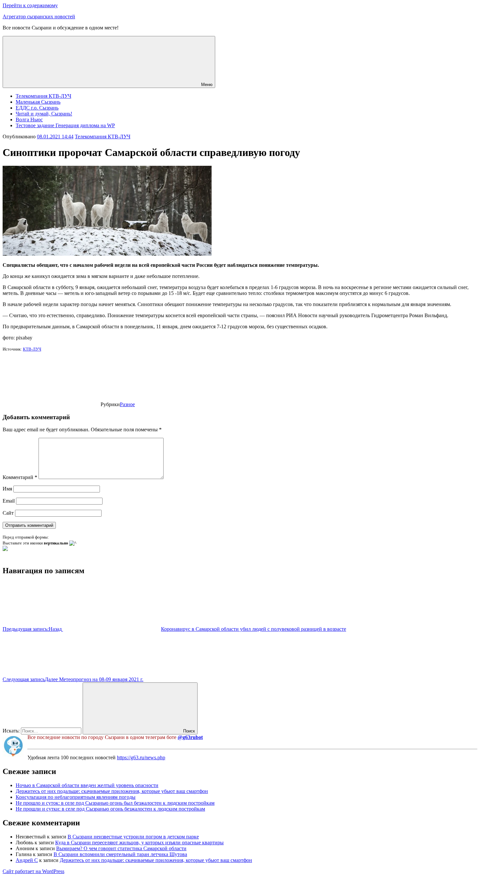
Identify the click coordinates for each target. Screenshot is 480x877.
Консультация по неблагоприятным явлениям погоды (76, 797)
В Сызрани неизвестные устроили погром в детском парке (133, 836)
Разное (127, 404)
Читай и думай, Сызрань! (44, 113)
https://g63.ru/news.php (141, 757)
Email (9, 501)
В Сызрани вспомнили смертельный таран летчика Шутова (120, 854)
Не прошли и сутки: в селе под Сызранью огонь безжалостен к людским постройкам (110, 809)
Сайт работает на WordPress (33, 871)
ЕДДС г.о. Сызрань (37, 108)
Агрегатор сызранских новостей (39, 16)
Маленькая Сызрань (38, 102)
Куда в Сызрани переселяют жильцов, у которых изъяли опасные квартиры (139, 842)
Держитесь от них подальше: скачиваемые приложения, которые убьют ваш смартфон (112, 791)
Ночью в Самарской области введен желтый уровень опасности (87, 785)
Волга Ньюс (29, 119)
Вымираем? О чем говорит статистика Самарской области (121, 848)
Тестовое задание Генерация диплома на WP (65, 125)
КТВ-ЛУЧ (32, 349)
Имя (7, 488)
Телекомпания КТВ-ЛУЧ (43, 96)
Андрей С (27, 860)
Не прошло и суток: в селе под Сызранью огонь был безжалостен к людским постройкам (115, 803)
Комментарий (20, 477)
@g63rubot (190, 737)
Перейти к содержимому (30, 5)
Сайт (8, 513)
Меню (207, 84)
